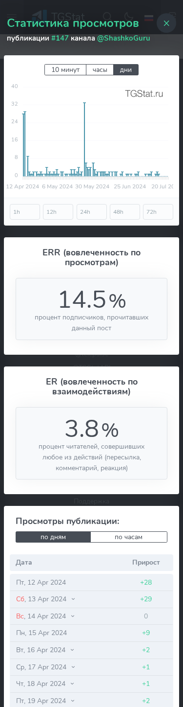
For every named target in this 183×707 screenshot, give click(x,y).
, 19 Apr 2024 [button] (42, 701)
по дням (53, 537)
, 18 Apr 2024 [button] (41, 683)
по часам (128, 537)
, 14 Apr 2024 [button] (42, 616)
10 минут (65, 69)
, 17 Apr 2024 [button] (42, 667)
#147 (60, 38)
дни (126, 69)
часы (100, 69)
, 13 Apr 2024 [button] (42, 599)
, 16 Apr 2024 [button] (41, 650)
